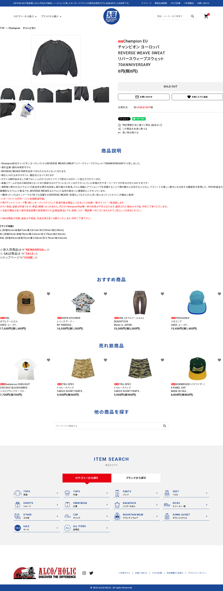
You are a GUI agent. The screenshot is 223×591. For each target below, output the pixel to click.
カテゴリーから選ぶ (24, 16)
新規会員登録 (161, 3)
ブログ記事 (175, 3)
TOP (2, 28)
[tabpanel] (56, 59)
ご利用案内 (189, 3)
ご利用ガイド (124, 573)
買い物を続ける (128, 132)
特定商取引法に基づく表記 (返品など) (140, 125)
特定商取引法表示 (175, 573)
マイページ (146, 3)
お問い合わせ (203, 3)
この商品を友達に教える (132, 128)
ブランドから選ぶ (49, 16)
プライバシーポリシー (197, 573)
